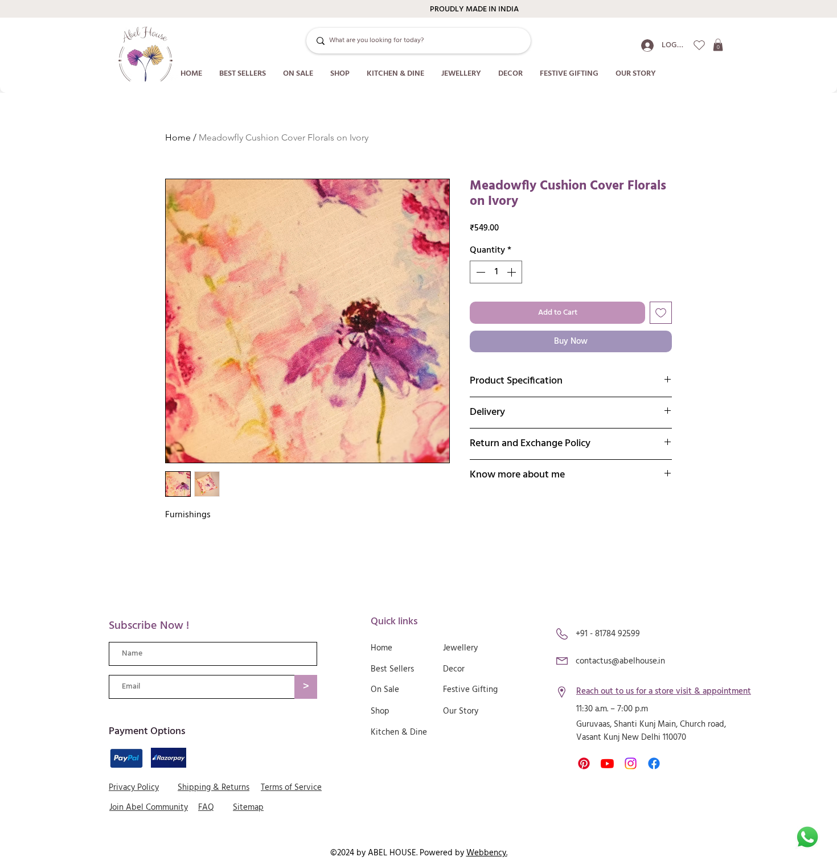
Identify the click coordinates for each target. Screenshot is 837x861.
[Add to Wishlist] (661, 313)
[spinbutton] (495, 272)
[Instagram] (630, 763)
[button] (718, 45)
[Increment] (512, 272)
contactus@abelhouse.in (620, 661)
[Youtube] (607, 763)
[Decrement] (479, 272)
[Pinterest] (584, 763)
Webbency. (486, 853)
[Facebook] (654, 763)
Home (178, 137)
